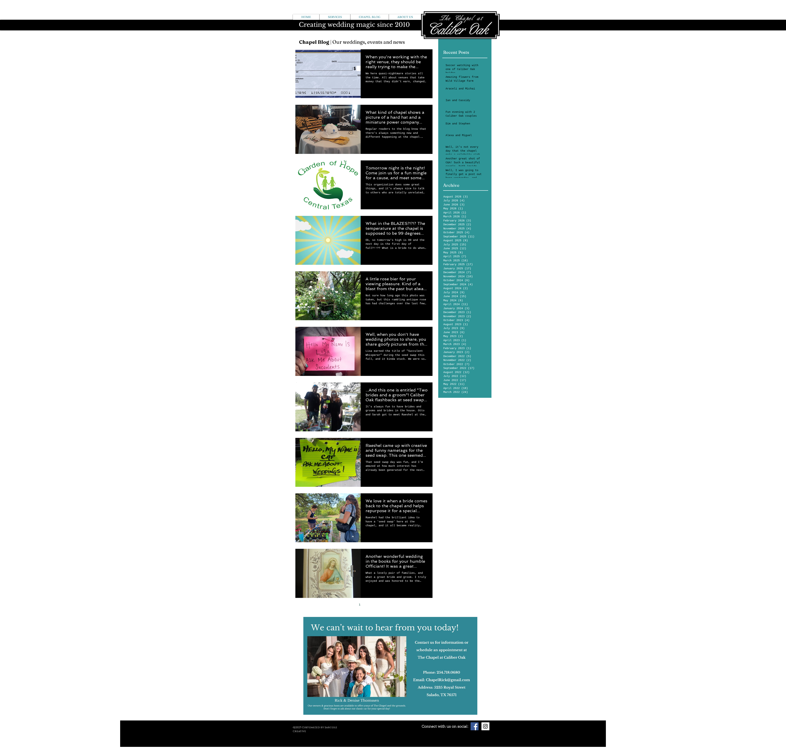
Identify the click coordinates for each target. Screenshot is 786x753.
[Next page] (377, 605)
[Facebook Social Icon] (475, 726)
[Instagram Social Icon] (485, 726)
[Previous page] (351, 605)
